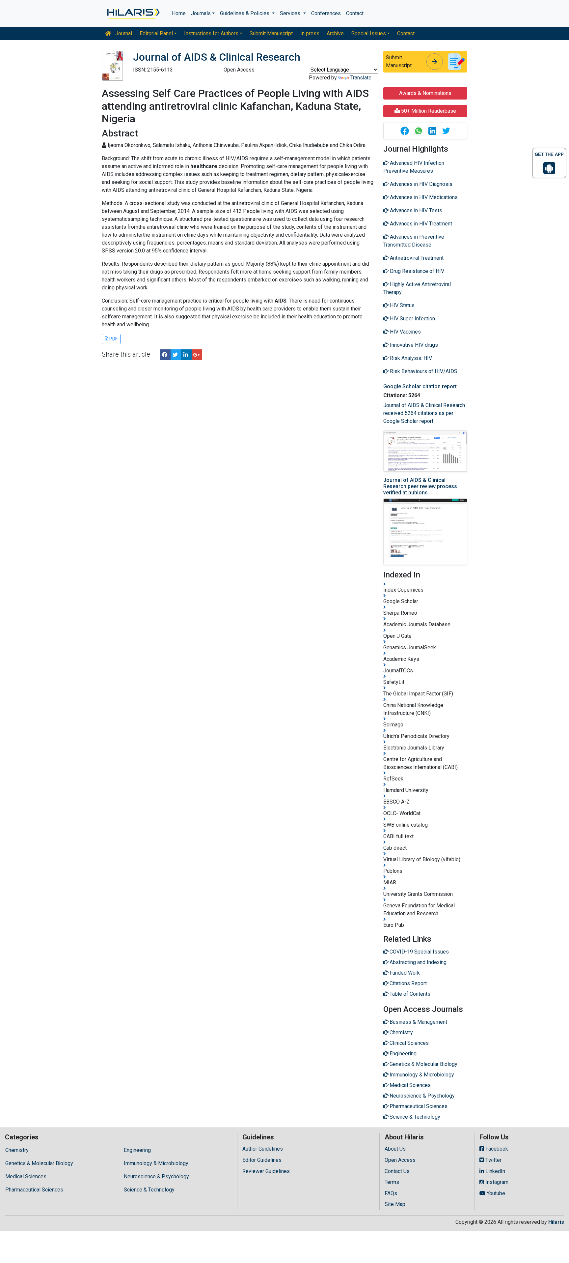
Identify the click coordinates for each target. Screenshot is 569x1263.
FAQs (391, 1193)
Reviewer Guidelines (266, 1171)
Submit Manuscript (271, 33)
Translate (360, 77)
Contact (355, 13)
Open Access (400, 1160)
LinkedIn (494, 1171)
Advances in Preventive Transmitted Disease (413, 241)
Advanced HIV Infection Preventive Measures (413, 167)
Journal (123, 33)
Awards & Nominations (425, 93)
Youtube (495, 1193)
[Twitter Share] (176, 354)
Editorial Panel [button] (156, 33)
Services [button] (291, 13)
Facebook (496, 1149)
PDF (113, 338)
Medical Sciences (25, 1176)
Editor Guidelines (262, 1160)
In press (309, 33)
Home (179, 13)
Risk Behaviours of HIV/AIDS (423, 371)
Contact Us (397, 1171)
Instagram (496, 1182)
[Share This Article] (404, 131)
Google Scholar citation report (420, 386)
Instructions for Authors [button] (211, 33)
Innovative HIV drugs (413, 345)
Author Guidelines (262, 1149)
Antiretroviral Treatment (416, 258)
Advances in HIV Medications (423, 197)
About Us (395, 1149)
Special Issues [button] (368, 33)
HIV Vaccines (405, 332)
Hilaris (556, 1222)
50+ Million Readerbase (428, 111)
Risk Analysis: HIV (410, 358)
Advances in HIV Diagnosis (420, 184)
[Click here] (133, 13)
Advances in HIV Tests (415, 210)
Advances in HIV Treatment (420, 223)
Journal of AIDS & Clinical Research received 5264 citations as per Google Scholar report (424, 413)
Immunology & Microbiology (156, 1163)
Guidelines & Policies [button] (245, 13)
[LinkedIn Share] (186, 354)
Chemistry (17, 1150)
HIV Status (402, 305)
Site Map (395, 1204)
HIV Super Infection (412, 318)
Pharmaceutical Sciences (34, 1190)
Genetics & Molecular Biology (39, 1163)
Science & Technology (149, 1190)
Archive (335, 33)
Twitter (492, 1160)
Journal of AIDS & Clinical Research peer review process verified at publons (420, 486)
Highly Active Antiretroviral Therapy (417, 288)
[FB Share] (165, 354)
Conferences (326, 13)
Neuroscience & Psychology (156, 1176)
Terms (392, 1182)
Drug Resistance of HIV (416, 271)
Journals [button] (201, 13)
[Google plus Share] (197, 354)
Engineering (137, 1150)
